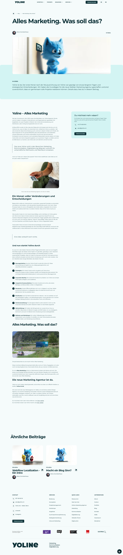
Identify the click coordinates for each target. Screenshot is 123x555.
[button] (41, 2)
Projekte (49, 2)
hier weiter (40, 400)
